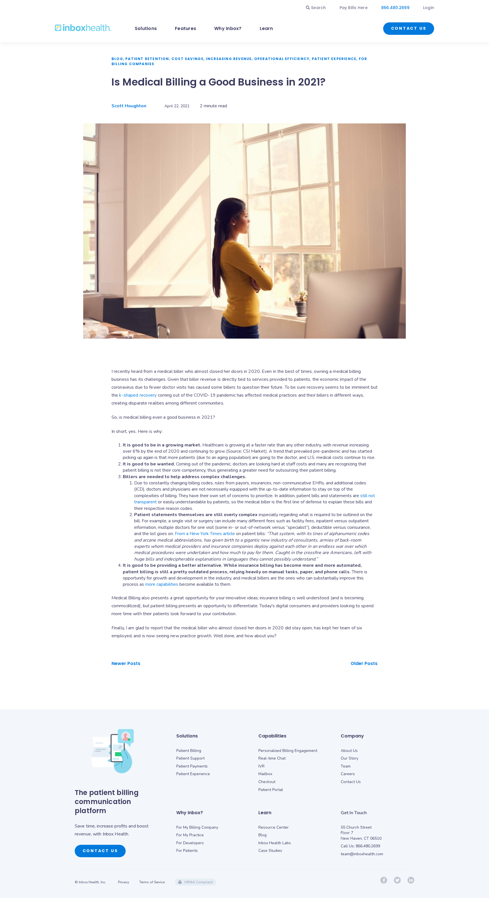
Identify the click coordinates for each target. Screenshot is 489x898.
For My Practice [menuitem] (190, 835)
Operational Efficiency (281, 58)
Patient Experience (334, 58)
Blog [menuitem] (262, 835)
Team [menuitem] (346, 766)
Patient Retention (147, 58)
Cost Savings (187, 58)
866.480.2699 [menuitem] (395, 7)
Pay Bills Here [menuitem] (354, 7)
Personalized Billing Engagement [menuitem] (287, 750)
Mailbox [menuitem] (265, 774)
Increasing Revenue (229, 58)
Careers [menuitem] (348, 774)
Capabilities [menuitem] (272, 736)
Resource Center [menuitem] (273, 827)
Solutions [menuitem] (187, 736)
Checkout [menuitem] (266, 781)
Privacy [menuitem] (123, 882)
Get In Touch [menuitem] (354, 813)
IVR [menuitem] (261, 766)
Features (185, 28)
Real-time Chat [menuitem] (272, 758)
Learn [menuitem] (264, 812)
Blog (117, 58)
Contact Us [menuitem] (351, 781)
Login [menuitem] (428, 7)
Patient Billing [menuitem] (188, 750)
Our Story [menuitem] (349, 758)
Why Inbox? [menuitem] (189, 812)
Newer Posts (125, 663)
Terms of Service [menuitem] (152, 882)
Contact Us (408, 28)
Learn (266, 28)
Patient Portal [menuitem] (270, 789)
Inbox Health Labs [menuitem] (274, 843)
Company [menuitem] (352, 736)
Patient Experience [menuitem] (193, 774)
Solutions (146, 28)
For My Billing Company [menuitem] (197, 827)
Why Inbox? (227, 28)
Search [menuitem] (318, 7)
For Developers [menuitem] (190, 843)
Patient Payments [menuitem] (192, 766)
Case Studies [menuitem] (270, 850)
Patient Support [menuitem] (190, 758)
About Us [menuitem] (349, 750)
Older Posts (364, 663)
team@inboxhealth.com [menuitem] (362, 854)
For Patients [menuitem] (187, 850)
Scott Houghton (128, 106)
